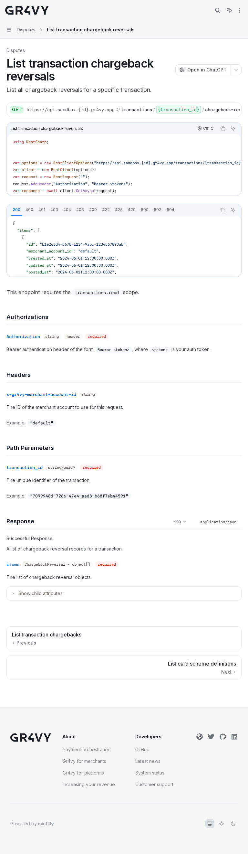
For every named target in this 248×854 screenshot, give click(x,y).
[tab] (16, 210)
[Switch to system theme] (209, 823)
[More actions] (239, 10)
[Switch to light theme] (221, 823)
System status (149, 772)
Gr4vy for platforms (83, 772)
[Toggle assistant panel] (229, 10)
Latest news (147, 761)
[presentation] (133, 109)
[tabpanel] (124, 246)
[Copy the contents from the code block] (223, 128)
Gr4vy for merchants (84, 761)
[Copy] (234, 109)
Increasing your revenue (89, 784)
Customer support (154, 784)
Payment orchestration (86, 749)
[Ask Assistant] (233, 128)
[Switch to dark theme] (233, 823)
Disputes (15, 50)
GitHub (142, 749)
